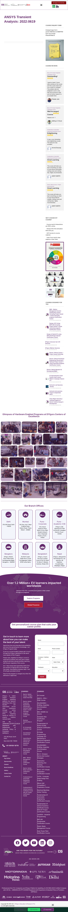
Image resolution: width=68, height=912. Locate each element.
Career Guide (8, 773)
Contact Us (7, 776)
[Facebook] (17, 842)
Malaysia (25, 554)
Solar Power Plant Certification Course (43, 832)
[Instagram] (50, 842)
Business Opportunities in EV (27, 721)
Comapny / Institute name (43, 657)
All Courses (40, 695)
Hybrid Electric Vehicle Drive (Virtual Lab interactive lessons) (27, 742)
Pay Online (7, 758)
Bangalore (9, 554)
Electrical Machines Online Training (43, 791)
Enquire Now (48, 909)
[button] (41, 4)
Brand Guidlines (8, 767)
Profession (41, 667)
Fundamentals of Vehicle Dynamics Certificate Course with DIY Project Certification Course (28, 791)
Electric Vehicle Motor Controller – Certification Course (28, 770)
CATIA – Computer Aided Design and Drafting (43, 778)
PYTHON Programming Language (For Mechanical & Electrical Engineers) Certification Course (43, 737)
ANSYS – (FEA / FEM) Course (42, 699)
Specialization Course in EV (27, 733)
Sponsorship (8, 761)
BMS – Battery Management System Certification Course (27, 761)
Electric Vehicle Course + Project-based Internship (28, 696)
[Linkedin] (42, 842)
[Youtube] (34, 842)
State (53, 657)
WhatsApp (34, 909)
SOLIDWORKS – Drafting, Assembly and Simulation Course (43, 706)
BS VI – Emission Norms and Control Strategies (43, 756)
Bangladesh (42, 554)
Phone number (56, 648)
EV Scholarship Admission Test (27, 728)
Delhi (9, 522)
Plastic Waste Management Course (43, 827)
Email (39, 648)
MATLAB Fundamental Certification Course (43, 821)
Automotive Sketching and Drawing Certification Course (43, 764)
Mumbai (25, 522)
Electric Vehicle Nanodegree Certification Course (27, 751)
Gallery (6, 770)
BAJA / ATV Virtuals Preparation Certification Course (43, 771)
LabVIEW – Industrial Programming (43, 815)
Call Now (21, 909)
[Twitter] (25, 842)
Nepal (59, 554)
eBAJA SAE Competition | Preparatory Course (43, 785)
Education (54, 667)
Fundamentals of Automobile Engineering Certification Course (27, 780)
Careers (6, 764)
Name (39, 640)
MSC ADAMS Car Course (42, 713)
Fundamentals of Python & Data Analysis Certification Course (43, 726)
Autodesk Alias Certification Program (42, 719)
